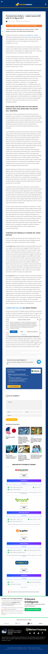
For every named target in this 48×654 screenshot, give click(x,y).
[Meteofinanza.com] (24, 4)
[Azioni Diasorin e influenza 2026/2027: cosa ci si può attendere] (4, 631)
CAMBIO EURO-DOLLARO (14, 308)
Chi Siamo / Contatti (32, 647)
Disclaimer (38, 647)
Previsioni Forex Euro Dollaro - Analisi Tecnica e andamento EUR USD (27, 14)
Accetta (13, 331)
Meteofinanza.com (9, 14)
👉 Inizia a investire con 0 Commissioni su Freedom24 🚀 (24, 25)
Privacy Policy (24, 334)
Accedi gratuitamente (33, 609)
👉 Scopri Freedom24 (14, 386)
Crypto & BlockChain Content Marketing (15, 647)
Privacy (25, 647)
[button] (37, 319)
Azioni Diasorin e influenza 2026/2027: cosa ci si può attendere (14, 632)
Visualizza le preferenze (32, 331)
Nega (22, 331)
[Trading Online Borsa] (36, 629)
